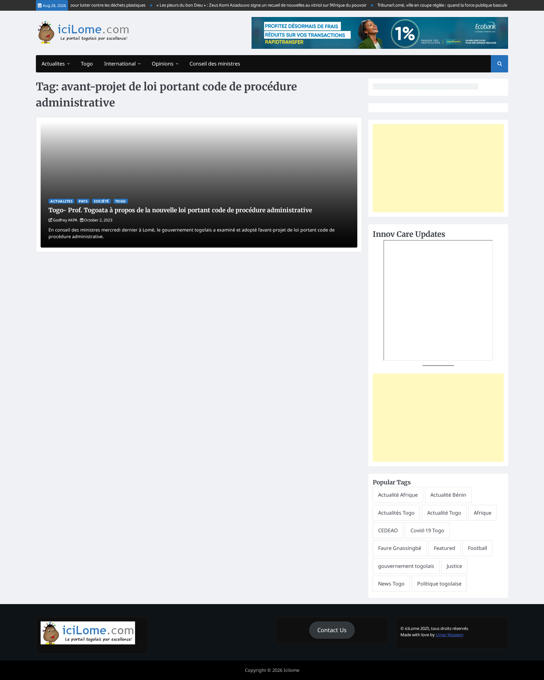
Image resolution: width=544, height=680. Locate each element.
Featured (444, 548)
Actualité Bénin (448, 494)
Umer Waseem (449, 634)
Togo (87, 63)
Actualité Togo (444, 512)
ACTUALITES (61, 201)
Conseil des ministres (215, 63)
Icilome (291, 670)
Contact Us (332, 630)
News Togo (391, 583)
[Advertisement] (438, 168)
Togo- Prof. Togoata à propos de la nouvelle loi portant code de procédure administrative (180, 210)
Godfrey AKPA (65, 220)
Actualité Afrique (398, 494)
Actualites (53, 63)
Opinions (162, 63)
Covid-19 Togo (427, 530)
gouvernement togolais (406, 566)
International (120, 63)
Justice (454, 566)
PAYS (83, 201)
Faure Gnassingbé (399, 548)
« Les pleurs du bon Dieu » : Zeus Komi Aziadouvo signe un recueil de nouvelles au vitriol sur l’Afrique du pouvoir (254, 5)
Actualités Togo (396, 512)
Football (477, 548)
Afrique (482, 512)
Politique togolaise (439, 583)
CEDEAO (388, 530)
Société (101, 201)
